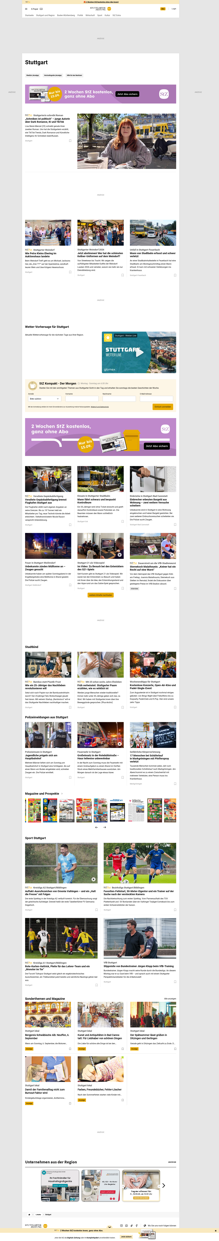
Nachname (107, 394)
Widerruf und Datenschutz (100, 407)
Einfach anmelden (163, 407)
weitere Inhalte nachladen (100, 595)
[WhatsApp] (127, 1226)
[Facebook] (137, 1226)
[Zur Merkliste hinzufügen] (70, 141)
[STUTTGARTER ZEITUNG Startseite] (100, 9)
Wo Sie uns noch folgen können (162, 1225)
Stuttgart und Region (45, 15)
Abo (163, 9)
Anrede (31, 394)
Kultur (107, 15)
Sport (99, 15)
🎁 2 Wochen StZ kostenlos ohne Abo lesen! (101, 2)
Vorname (69, 394)
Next (164, 1185)
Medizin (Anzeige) (32, 75)
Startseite (29, 15)
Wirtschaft (90, 15)
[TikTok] (132, 1226)
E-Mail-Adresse (146, 394)
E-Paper (34, 9)
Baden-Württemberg (66, 15)
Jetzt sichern (126, 1237)
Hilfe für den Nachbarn (74, 75)
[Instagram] (122, 1226)
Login (174, 9)
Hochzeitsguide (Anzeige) (53, 75)
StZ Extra (117, 15)
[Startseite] (29, 1215)
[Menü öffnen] (26, 8)
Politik (80, 15)
